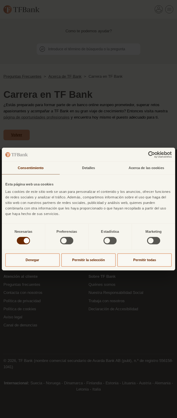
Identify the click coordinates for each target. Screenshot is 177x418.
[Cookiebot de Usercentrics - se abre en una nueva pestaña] (151, 154)
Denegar (32, 260)
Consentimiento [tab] (31, 168)
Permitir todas (144, 260)
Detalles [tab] (88, 168)
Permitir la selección (88, 260)
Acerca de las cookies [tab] (146, 168)
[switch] (66, 240)
